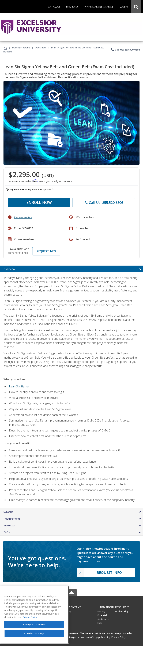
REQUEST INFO (46, 251)
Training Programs (21, 47)
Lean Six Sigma (19, 386)
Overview (9, 269)
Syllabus (8, 511)
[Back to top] (71, 606)
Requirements (12, 518)
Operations (40, 47)
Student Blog (121, 611)
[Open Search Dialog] (136, 6)
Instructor (9, 525)
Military (101, 611)
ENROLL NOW (39, 202)
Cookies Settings (34, 633)
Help (99, 622)
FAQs (6, 532)
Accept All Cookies (34, 624)
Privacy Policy (118, 637)
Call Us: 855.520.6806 (125, 49)
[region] (34, 615)
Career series (23, 217)
